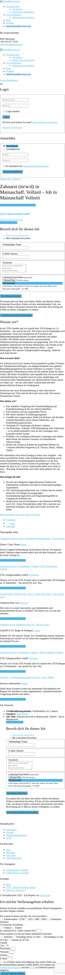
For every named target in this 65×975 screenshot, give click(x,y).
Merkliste (10, 852)
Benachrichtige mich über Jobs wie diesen (20, 514)
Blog (8, 20)
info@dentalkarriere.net (11, 44)
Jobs (8, 850)
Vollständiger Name (11, 244)
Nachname (5, 948)
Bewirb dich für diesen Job (13, 560)
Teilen (12, 523)
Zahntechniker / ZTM (14, 919)
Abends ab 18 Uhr (20, 940)
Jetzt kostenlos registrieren (44, 122)
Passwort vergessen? (12, 127)
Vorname (4, 951)
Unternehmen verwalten (17, 873)
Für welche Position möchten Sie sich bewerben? (23, 916)
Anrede (3, 942)
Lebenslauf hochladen (17, 277)
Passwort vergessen (15, 890)
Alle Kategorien (13, 858)
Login (3, 80)
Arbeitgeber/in (13, 149)
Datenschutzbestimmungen (36, 166)
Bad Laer (24, 602)
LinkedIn (10, 526)
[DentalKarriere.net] (10, 1)
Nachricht (7, 262)
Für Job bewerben (8, 222)
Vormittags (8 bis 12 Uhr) (28, 937)
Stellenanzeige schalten (23, 17)
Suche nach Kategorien (23, 12)
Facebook (10, 520)
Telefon (4, 955)
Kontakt (10, 23)
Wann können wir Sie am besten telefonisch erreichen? (26, 934)
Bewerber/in (12, 146)
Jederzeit (8, 937)
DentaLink (45, 895)
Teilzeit (18, 927)
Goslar (36, 630)
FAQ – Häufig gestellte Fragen (21, 887)
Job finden (17, 9)
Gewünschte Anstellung (11, 924)
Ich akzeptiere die (27, 166)
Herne (23, 544)
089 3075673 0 (15, 220)
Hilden (24, 683)
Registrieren (12, 80)
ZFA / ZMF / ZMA (37, 919)
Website (4, 220)
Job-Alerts (11, 855)
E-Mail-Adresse (10, 253)
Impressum (11, 829)
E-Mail (3, 958)
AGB (8, 838)
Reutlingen (34, 575)
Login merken (13, 111)
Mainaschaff (22, 714)
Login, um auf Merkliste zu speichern (18, 205)
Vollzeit (7, 927)
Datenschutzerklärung (16, 835)
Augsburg (33, 658)
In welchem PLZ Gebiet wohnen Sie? (18, 930)
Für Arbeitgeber (13, 14)
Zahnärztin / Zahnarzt (10, 179)
